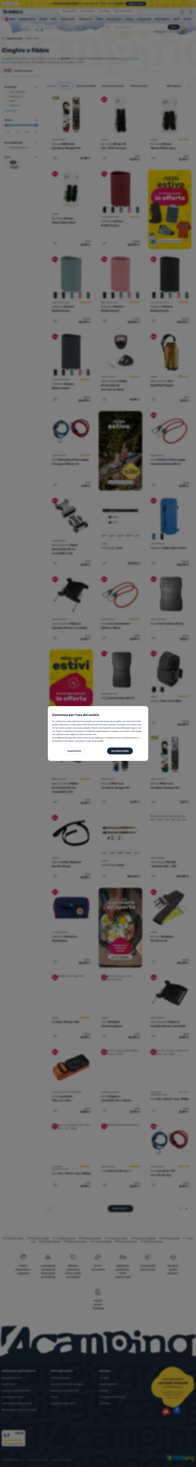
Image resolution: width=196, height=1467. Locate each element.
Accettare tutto (120, 751)
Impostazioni (74, 751)
